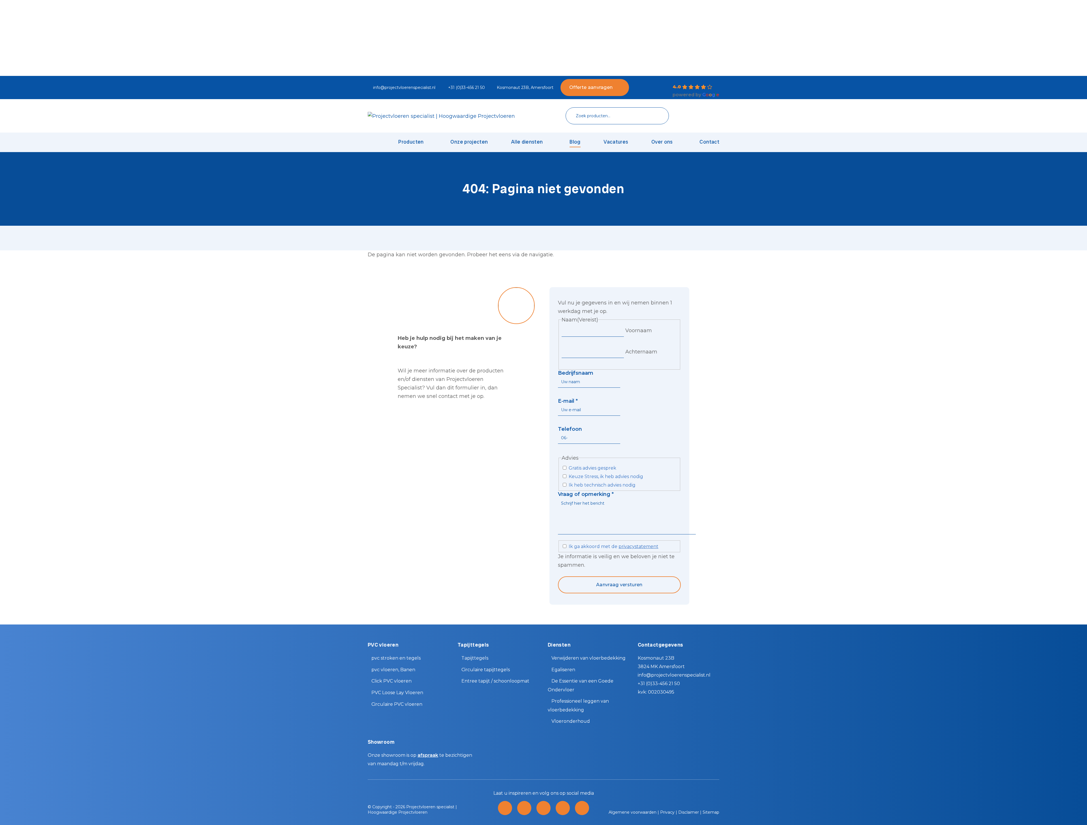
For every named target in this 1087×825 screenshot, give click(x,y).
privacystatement (638, 546)
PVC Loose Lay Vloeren (397, 692)
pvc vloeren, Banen (393, 669)
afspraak (428, 755)
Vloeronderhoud (570, 721)
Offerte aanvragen (591, 87)
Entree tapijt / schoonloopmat (495, 681)
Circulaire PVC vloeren (396, 704)
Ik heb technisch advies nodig (602, 485)
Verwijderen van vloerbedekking (588, 658)
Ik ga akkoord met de (613, 546)
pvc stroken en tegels (396, 658)
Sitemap (711, 812)
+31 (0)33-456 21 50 (466, 87)
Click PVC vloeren (391, 681)
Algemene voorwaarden (632, 812)
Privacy (667, 812)
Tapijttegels (474, 658)
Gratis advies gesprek (592, 468)
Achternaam (641, 352)
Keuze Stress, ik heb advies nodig (606, 476)
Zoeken (656, 116)
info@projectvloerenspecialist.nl (404, 87)
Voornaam (638, 330)
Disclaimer (688, 812)
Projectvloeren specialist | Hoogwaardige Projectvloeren (412, 809)
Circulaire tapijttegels (485, 669)
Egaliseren (563, 669)
